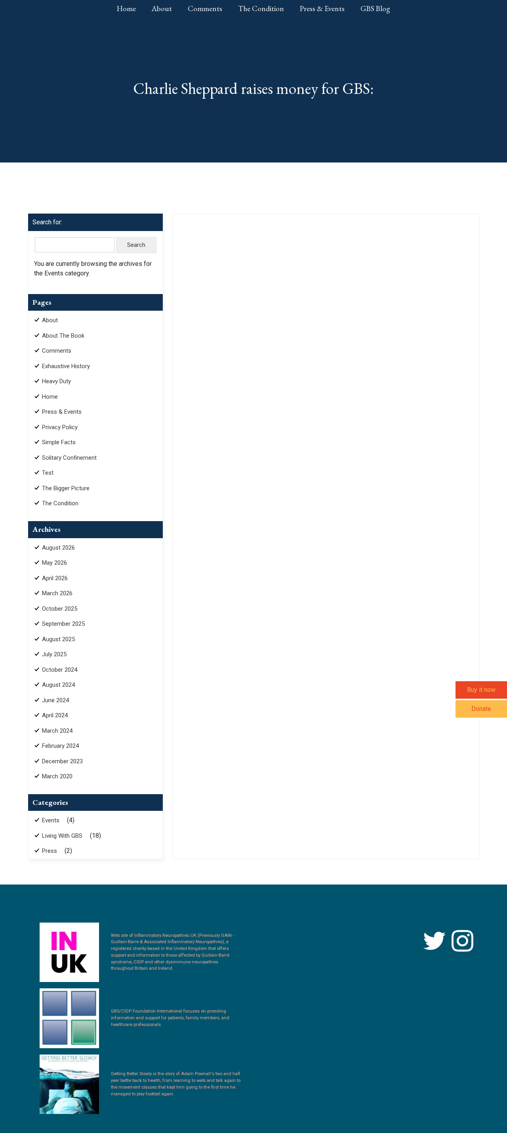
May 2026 (54, 562)
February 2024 (60, 745)
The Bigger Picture (66, 488)
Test (47, 472)
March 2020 (57, 776)
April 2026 (55, 578)
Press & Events (322, 8)
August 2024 (58, 684)
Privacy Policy (60, 427)
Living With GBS (62, 835)
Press (49, 850)
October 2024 (59, 669)
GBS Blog (375, 8)
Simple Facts (59, 442)
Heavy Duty (56, 381)
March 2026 (57, 593)
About (162, 8)
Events (50, 820)
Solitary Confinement (69, 457)
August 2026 (58, 547)
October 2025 (59, 608)
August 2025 (58, 639)
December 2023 (62, 761)
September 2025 (63, 623)
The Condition (261, 8)
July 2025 (54, 654)
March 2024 (57, 730)
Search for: (47, 222)
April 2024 (55, 715)
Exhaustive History (66, 366)
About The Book (63, 335)
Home (126, 8)
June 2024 (55, 700)
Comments (205, 8)
